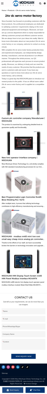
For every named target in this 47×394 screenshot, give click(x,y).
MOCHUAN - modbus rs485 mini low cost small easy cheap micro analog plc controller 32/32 (22, 238)
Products (11, 10)
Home (4, 10)
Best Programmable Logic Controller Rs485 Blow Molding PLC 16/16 (21, 198)
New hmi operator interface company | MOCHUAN (19, 159)
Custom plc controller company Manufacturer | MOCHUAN (23, 119)
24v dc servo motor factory (25, 10)
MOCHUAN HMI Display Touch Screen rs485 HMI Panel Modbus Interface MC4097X (22, 277)
